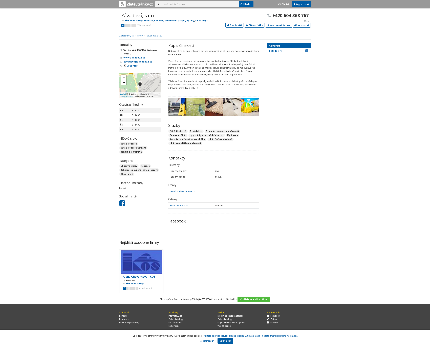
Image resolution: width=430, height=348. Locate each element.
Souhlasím (225, 340)
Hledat (247, 4)
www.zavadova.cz (179, 205)
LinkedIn (274, 322)
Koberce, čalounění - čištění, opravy (174, 20)
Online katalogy (175, 319)
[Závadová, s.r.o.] (140, 85)
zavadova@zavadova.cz (182, 191)
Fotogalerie (288, 50)
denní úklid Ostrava (131, 151)
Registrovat (302, 4)
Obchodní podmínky (129, 322)
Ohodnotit (235, 25)
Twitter (274, 319)
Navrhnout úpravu (280, 25)
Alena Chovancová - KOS (139, 276)
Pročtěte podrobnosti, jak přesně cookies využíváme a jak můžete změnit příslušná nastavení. (250, 335)
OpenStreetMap (126, 96)
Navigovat (303, 25)
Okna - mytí (201, 20)
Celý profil (275, 45)
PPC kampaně (175, 322)
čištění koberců (129, 143)
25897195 (132, 65)
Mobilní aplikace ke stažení (230, 315)
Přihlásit (285, 4)
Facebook (275, 315)
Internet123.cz (175, 315)
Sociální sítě (174, 325)
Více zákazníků (224, 325)
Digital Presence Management (232, 322)
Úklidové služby (134, 20)
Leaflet (123, 93)
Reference (124, 319)
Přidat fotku (255, 25)
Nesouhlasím (207, 340)
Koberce (148, 20)
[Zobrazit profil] (141, 262)
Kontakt (122, 315)
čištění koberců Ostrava (133, 147)
